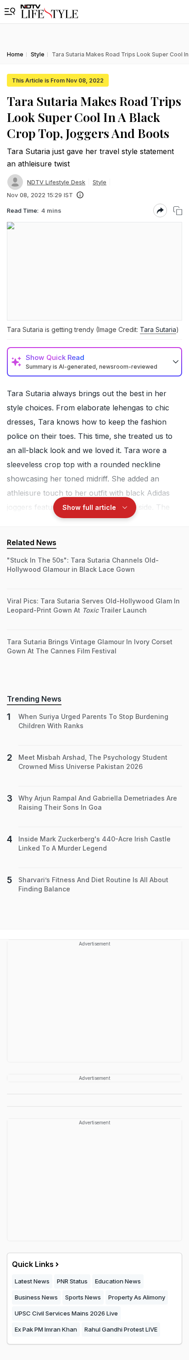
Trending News (34, 698)
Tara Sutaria (158, 329)
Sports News (83, 1297)
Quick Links (33, 1264)
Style (99, 182)
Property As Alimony (136, 1297)
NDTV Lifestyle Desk (56, 182)
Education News (118, 1281)
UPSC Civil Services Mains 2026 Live (66, 1313)
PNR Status (72, 1281)
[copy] (177, 210)
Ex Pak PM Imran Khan (46, 1329)
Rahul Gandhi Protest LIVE (120, 1329)
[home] (49, 11)
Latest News (32, 1281)
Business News (36, 1297)
